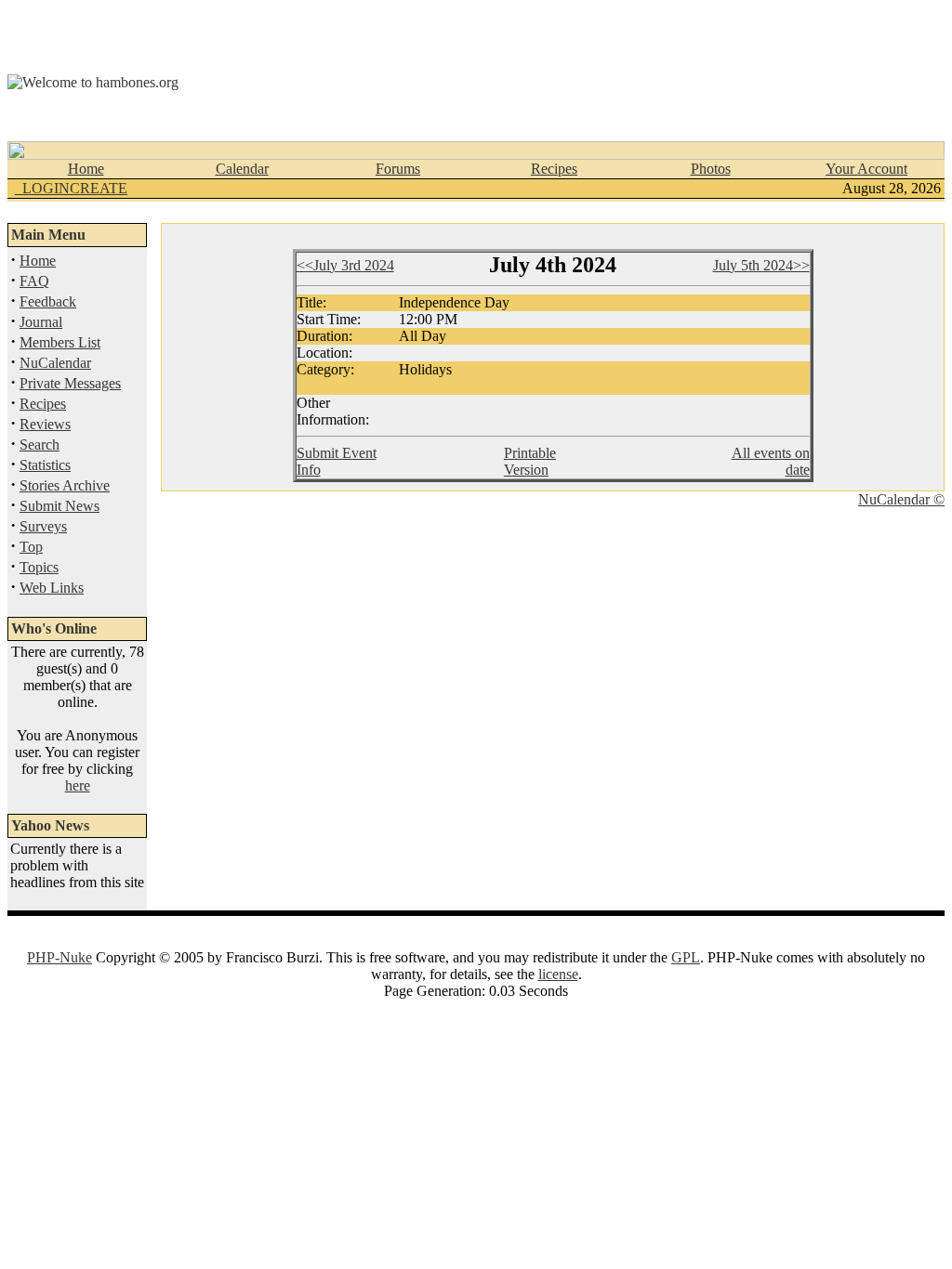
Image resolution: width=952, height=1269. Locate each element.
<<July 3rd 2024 (345, 265)
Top (31, 547)
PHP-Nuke (59, 957)
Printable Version (530, 461)
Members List (60, 342)
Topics (39, 567)
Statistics (45, 465)
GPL (685, 957)
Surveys (43, 526)
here (77, 785)
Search (40, 444)
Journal (41, 322)
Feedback (48, 301)
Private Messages (70, 383)
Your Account (866, 169)
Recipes (554, 169)
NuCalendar (55, 363)
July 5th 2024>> (761, 265)
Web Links (52, 587)
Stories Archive (65, 485)
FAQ (34, 281)
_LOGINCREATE (71, 188)
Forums (398, 169)
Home (86, 169)
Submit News (59, 506)
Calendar (242, 169)
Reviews (45, 424)
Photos (711, 169)
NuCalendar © (901, 499)
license (558, 974)
